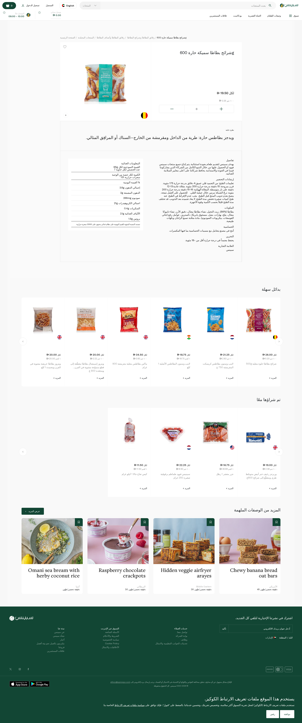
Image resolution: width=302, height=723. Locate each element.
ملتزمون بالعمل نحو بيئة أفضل (50, 643)
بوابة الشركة (181, 635)
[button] (23, 341)
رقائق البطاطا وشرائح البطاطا (141, 37)
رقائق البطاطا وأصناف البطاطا (110, 37)
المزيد (273, 378)
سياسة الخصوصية (111, 639)
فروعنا (61, 647)
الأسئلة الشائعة (112, 632)
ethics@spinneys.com (120, 682)
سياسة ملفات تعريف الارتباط (130, 705)
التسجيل (49, 5)
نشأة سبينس (58, 635)
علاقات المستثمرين (218, 15)
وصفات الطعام (274, 15)
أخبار (62, 639)
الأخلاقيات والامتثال (110, 647)
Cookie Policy (112, 643)
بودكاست (237, 15)
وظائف (184, 639)
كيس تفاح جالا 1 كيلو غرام (134, 474)
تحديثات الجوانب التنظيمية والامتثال (171, 643)
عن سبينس (59, 632)
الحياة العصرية (254, 15)
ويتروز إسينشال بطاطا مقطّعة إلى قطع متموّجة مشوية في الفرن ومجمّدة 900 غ (87, 367)
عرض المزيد (34, 511)
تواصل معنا (182, 632)
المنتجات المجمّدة (86, 37)
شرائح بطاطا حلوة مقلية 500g (261, 363)
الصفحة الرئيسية (67, 37)
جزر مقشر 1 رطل (224, 474)
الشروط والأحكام (111, 635)
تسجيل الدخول (32, 5)
